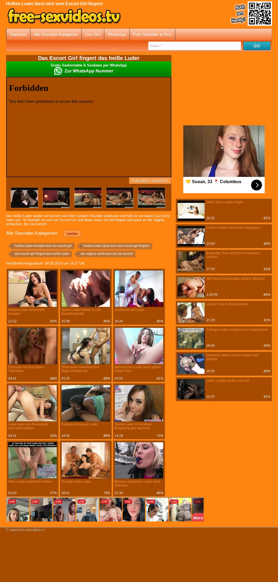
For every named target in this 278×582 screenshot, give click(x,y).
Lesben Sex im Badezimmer (227, 304)
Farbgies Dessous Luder (79, 424)
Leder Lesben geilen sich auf (227, 381)
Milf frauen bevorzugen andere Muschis (235, 279)
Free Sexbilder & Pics (152, 34)
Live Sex (92, 34)
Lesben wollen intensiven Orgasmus (233, 228)
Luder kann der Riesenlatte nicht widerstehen (28, 426)
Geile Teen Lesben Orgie (224, 202)
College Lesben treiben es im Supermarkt (237, 330)
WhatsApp (117, 34)
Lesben (72, 233)
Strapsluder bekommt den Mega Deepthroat (80, 369)
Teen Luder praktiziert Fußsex (30, 482)
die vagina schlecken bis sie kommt (107, 254)
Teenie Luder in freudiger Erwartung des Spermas (133, 426)
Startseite (18, 34)
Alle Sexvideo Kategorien (56, 34)
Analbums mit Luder (129, 310)
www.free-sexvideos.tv (27, 530)
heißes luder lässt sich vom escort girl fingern (116, 246)
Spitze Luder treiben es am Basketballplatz (81, 312)
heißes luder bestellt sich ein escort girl (43, 246)
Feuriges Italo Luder (76, 482)
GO (257, 46)
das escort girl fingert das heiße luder (42, 254)
